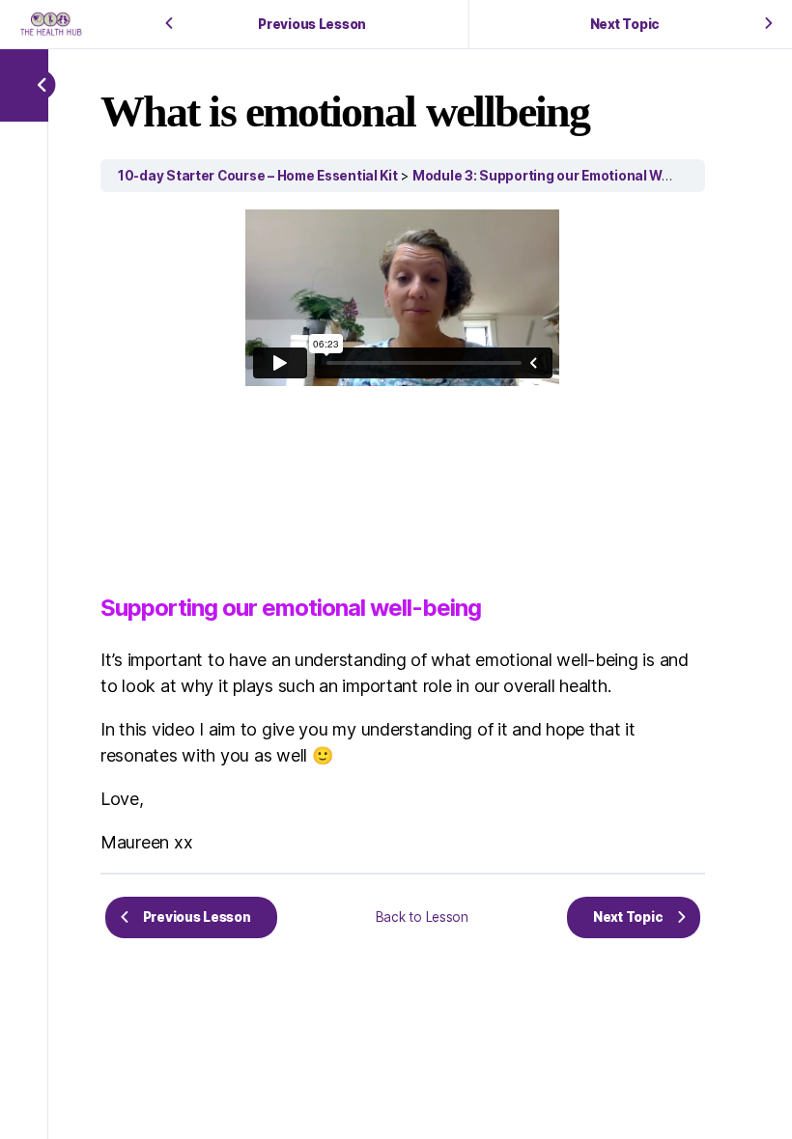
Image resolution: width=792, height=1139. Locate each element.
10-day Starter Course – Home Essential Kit (258, 175)
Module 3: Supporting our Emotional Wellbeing (563, 175)
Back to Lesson (422, 917)
